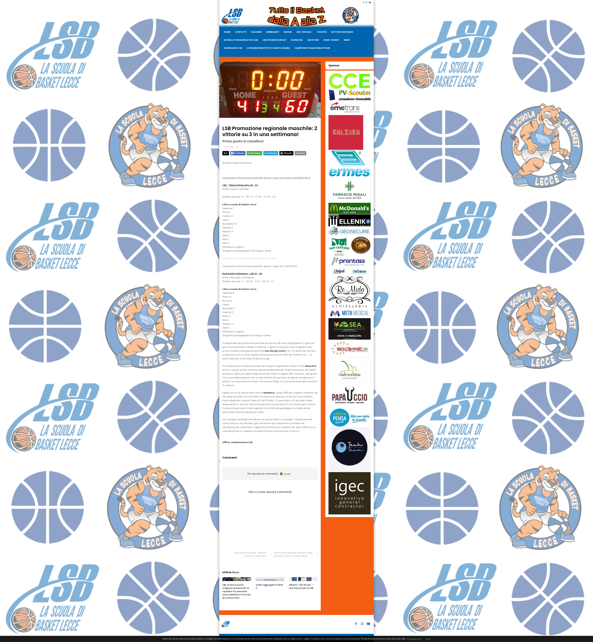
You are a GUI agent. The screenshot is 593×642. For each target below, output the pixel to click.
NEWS (347, 40)
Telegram (272, 153)
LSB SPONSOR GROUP (274, 40)
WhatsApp (255, 153)
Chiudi (428, 639)
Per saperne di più (414, 639)
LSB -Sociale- (304, 32)
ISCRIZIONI (297, 40)
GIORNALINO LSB (233, 48)
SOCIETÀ (322, 32)
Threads (288, 153)
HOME (227, 32)
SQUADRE (256, 32)
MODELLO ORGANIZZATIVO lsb (241, 40)
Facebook (239, 153)
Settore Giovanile (342, 32)
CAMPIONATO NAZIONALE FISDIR (312, 48)
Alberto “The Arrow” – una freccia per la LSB (301, 586)
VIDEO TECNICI (331, 40)
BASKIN (288, 32)
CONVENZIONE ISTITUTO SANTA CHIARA (268, 48)
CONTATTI (240, 32)
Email (302, 153)
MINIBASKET (272, 32)
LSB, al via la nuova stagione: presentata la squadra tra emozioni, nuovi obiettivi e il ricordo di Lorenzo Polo (236, 591)
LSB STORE (313, 40)
